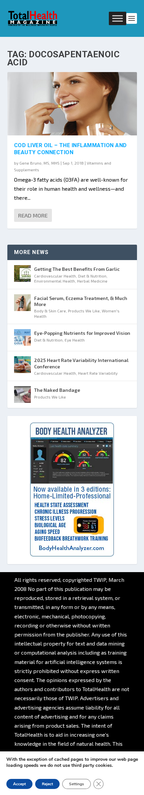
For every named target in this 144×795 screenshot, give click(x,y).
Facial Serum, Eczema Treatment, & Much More (80, 301)
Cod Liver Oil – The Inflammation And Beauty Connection (70, 149)
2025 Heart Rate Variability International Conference (81, 363)
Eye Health (75, 340)
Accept (19, 784)
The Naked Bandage (57, 390)
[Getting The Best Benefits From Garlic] (22, 273)
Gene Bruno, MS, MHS (39, 163)
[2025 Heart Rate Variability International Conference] (22, 364)
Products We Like (84, 310)
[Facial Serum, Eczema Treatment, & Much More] (22, 302)
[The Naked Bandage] (22, 394)
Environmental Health (54, 281)
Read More (33, 215)
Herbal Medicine (92, 281)
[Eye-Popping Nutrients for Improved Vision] (22, 337)
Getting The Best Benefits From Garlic (77, 269)
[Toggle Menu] (117, 18)
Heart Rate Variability (98, 373)
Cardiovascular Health (55, 275)
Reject (47, 784)
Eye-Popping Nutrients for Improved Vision (82, 333)
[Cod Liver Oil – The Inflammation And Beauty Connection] (72, 103)
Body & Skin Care (50, 310)
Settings (76, 784)
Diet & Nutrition (92, 275)
